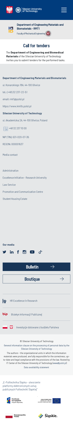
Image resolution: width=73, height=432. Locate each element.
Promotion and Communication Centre (23, 191)
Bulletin (32, 266)
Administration (10, 170)
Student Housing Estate (15, 198)
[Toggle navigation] (64, 10)
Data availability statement (36, 367)
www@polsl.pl (59, 363)
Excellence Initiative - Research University (25, 177)
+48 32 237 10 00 (18, 128)
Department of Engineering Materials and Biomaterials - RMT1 (40, 26)
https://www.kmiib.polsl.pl (17, 106)
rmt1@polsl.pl (17, 99)
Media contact (10, 154)
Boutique (32, 279)
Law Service (9, 184)
